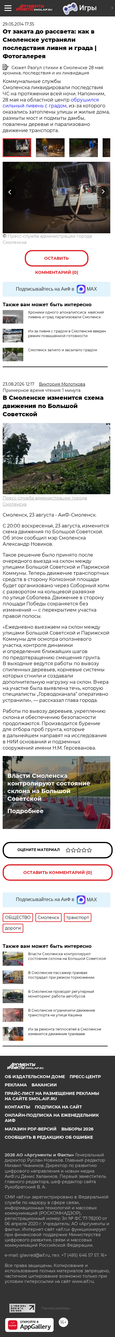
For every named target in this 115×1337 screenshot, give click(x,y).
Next (103, 192)
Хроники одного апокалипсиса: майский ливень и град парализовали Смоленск (66, 314)
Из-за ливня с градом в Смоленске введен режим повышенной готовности (67, 333)
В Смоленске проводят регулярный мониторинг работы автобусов (61, 993)
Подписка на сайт (58, 1107)
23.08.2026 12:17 (18, 384)
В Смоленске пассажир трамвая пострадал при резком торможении (61, 975)
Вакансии (44, 1085)
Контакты (17, 1107)
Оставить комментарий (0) (56, 261)
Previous (9, 192)
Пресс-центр (85, 1076)
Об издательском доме (35, 1076)
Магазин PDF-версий (31, 1129)
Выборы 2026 (77, 1129)
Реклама (16, 1085)
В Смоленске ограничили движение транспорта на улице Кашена (61, 1012)
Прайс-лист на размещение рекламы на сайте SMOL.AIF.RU (52, 1096)
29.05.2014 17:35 (18, 24)
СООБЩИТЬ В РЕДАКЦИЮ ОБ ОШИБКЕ (49, 1137)
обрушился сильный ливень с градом (51, 103)
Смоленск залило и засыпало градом (62, 350)
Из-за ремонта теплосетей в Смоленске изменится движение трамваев (64, 1031)
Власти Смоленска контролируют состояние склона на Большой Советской (48, 787)
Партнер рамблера (56, 1308)
